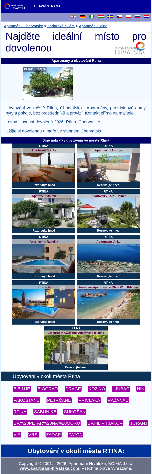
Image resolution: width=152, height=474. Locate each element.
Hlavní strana (47, 6)
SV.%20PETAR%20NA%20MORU (46, 423)
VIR (17, 434)
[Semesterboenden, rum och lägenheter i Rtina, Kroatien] (110, 17)
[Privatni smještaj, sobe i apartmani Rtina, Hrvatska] (146, 17)
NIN (140, 388)
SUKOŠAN (75, 411)
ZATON (75, 434)
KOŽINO (96, 388)
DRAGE (73, 388)
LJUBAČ (121, 388)
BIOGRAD (48, 388)
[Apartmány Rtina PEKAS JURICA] (48, 99)
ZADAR (53, 434)
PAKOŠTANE (26, 400)
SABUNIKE (45, 411)
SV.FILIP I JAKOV (105, 423)
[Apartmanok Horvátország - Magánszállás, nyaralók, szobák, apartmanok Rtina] (101, 17)
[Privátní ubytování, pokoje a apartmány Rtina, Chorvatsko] (119, 17)
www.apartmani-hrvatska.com (49, 468)
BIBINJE (21, 388)
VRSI (33, 434)
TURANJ (138, 423)
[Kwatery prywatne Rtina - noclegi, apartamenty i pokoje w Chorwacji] (128, 17)
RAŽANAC (118, 400)
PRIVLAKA (89, 400)
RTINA (20, 411)
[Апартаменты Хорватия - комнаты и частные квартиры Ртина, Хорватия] (137, 17)
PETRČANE (59, 400)
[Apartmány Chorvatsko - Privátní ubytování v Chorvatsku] (17, 6)
